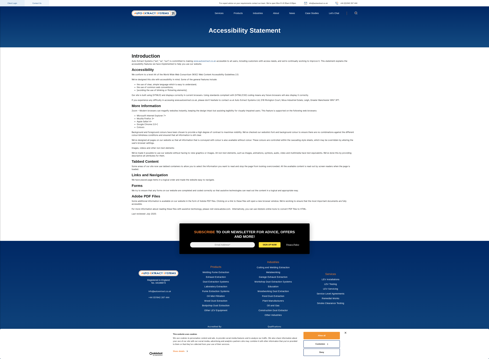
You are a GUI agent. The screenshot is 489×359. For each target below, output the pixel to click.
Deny (321, 352)
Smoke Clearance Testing (330, 303)
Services (219, 13)
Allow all (321, 335)
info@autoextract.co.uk (318, 3)
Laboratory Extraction (215, 286)
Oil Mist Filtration (216, 296)
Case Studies (312, 13)
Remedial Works (330, 298)
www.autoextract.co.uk (205, 61)
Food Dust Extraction (273, 296)
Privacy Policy (292, 245)
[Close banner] (345, 333)
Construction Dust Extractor (273, 310)
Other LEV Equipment (215, 310)
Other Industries (273, 315)
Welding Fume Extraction (215, 272)
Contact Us (36, 3)
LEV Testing (330, 284)
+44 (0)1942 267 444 (348, 3)
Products (238, 13)
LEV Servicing (330, 289)
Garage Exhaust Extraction (273, 277)
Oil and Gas (273, 305)
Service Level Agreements (330, 293)
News (292, 13)
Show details (179, 351)
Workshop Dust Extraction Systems (273, 281)
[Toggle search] (356, 13)
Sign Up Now (270, 245)
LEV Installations (330, 279)
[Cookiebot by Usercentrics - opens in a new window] (156, 354)
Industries (258, 13)
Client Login (12, 3)
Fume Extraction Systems (215, 291)
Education (273, 286)
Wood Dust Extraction (215, 301)
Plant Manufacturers (273, 301)
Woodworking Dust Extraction (273, 291)
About (276, 13)
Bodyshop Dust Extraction (216, 305)
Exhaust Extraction (216, 277)
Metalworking (273, 272)
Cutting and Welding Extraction (273, 267)
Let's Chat (334, 13)
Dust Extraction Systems (216, 281)
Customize (320, 344)
